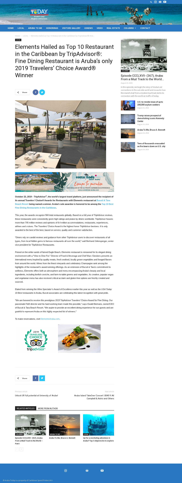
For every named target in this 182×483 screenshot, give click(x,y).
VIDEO (100, 28)
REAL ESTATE (113, 28)
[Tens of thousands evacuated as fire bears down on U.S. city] (128, 147)
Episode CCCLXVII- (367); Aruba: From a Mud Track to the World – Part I (29, 441)
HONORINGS (52, 28)
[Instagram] (155, 2)
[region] (64, 182)
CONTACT (145, 28)
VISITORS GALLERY (71, 28)
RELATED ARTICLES (26, 408)
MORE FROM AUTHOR (48, 408)
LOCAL (21, 28)
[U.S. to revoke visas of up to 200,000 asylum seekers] (128, 105)
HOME (11, 28)
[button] (151, 2)
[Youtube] (165, 2)
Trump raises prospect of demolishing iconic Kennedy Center (150, 118)
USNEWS (88, 28)
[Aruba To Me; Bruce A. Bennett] (64, 425)
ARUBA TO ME (35, 28)
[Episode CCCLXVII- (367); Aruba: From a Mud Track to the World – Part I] (30, 425)
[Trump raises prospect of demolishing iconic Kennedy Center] (128, 119)
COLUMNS (129, 28)
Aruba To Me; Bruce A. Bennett (62, 438)
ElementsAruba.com (50, 319)
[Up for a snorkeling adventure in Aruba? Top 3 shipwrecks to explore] (98, 425)
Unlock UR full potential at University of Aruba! (36, 395)
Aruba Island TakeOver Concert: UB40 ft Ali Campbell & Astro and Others (94, 397)
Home (17, 36)
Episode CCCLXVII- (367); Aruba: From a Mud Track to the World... (142, 77)
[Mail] (160, 2)
